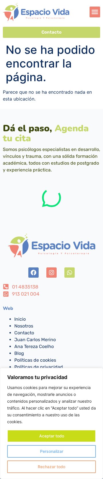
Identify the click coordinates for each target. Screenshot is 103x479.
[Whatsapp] (69, 272)
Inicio (20, 319)
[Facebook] (33, 272)
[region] (51, 423)
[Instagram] (51, 272)
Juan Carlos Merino (35, 339)
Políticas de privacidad (38, 367)
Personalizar (51, 451)
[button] (95, 12)
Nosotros (23, 326)
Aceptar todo (51, 435)
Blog (19, 353)
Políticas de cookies (35, 360)
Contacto (24, 332)
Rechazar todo (51, 466)
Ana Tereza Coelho (34, 346)
